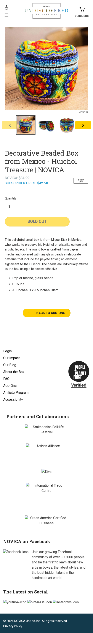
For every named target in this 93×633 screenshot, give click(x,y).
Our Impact (11, 358)
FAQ (6, 379)
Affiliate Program (16, 393)
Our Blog (9, 365)
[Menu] (6, 14)
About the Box (13, 372)
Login (7, 351)
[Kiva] (46, 471)
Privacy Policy (12, 626)
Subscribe (82, 16)
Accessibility (13, 399)
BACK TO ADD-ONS (50, 313)
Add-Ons (10, 386)
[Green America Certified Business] (46, 520)
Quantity (10, 198)
